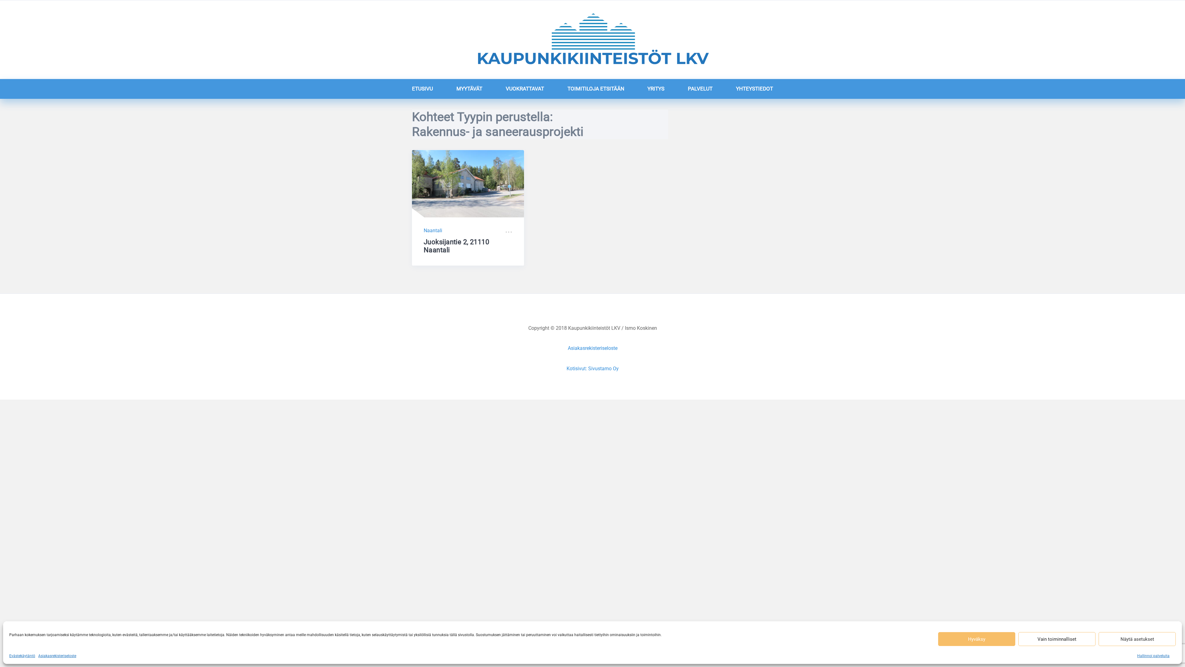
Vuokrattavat (525, 89)
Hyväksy (976, 639)
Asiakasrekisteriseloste (57, 656)
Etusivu (422, 89)
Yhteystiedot (754, 89)
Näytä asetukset (1137, 639)
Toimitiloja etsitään (596, 89)
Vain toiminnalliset (1056, 639)
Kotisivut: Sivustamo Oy (593, 368)
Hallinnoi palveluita (1153, 656)
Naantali (433, 230)
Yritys (655, 89)
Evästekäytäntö (22, 656)
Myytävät (469, 89)
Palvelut (700, 89)
